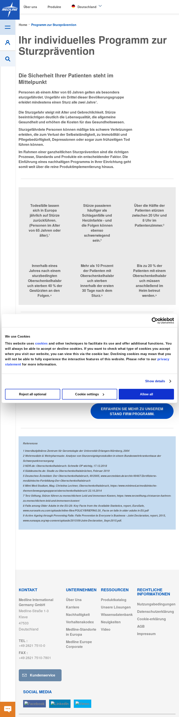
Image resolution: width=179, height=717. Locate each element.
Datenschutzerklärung (155, 611)
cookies (42, 343)
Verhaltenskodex (80, 621)
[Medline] (10, 10)
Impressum (146, 633)
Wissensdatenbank (117, 614)
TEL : (32, 643)
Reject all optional (32, 394)
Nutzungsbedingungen (156, 604)
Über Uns (74, 599)
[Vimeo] (82, 704)
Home (23, 24)
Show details (155, 381)
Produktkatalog (113, 599)
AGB (141, 626)
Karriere (72, 607)
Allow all (146, 394)
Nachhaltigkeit (78, 614)
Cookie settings (87, 394)
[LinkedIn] (60, 704)
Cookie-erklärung (151, 618)
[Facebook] (34, 704)
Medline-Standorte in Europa (81, 632)
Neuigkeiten (111, 621)
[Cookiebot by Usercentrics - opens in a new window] (155, 320)
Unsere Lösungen (116, 607)
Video (105, 629)
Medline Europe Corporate (79, 644)
